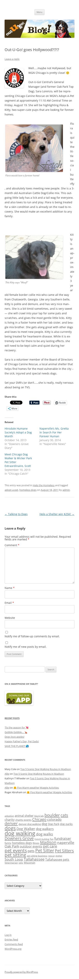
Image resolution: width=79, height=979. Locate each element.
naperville (65, 842)
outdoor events (31, 846)
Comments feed (14, 944)
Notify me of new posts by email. (26, 646)
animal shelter (24, 816)
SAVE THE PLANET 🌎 (17, 746)
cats (64, 815)
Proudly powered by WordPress (21, 972)
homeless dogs (27, 490)
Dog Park (53, 824)
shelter (58, 856)
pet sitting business (37, 855)
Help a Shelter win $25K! (57, 514)
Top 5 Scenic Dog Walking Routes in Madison (45, 769)
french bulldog (42, 839)
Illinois (36, 842)
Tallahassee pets (57, 859)
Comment (12, 545)
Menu (39, 12)
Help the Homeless (43, 485)
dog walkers (45, 829)
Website (10, 618)
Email (9, 603)
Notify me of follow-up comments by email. (32, 636)
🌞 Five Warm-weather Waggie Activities (36, 787)
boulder (52, 815)
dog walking (20, 833)
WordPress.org (13, 948)
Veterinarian (11, 862)
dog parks (66, 824)
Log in (8, 935)
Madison (48, 842)
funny (8, 843)
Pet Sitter (44, 851)
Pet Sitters (64, 850)
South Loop (14, 859)
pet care (50, 846)
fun (51, 838)
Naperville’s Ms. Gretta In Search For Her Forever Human (54, 432)
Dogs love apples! (14, 736)
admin (66, 490)
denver (11, 823)
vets (21, 862)
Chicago (39, 819)
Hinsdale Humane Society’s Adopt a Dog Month (18, 432)
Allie (7, 773)
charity (10, 820)
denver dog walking (30, 824)
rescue (51, 856)
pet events (16, 850)
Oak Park (12, 846)
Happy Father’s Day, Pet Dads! (22, 741)
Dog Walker (25, 828)
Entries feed (11, 939)
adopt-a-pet (11, 490)
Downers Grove (19, 838)
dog (44, 824)
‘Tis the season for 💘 (17, 727)
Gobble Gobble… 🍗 (16, 732)
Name (10, 588)
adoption (9, 815)
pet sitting (15, 855)
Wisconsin (29, 862)
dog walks (44, 834)
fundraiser (62, 838)
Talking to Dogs (16, 514)
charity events (23, 820)
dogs (10, 828)
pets (31, 850)
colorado (54, 819)
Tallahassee (34, 859)
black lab (39, 815)
